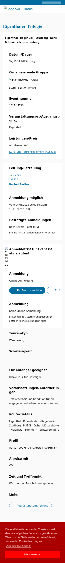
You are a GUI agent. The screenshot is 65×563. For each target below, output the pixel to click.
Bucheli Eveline (19, 184)
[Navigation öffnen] (60, 9)
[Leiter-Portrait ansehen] (34, 177)
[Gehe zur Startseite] (18, 8)
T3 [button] (10, 358)
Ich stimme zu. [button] (32, 554)
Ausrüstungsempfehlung (32, 505)
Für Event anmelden (29, 290)
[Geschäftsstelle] (4, 2)
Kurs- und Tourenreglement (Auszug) (32, 152)
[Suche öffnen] (50, 9)
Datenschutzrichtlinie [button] (18, 545)
